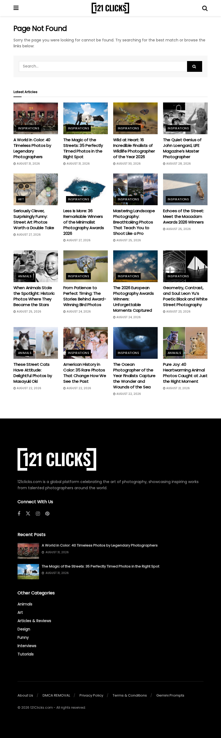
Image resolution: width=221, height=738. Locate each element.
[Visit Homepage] (110, 8)
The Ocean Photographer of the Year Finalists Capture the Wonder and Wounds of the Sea (134, 375)
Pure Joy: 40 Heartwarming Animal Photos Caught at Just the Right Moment (185, 372)
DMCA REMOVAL (56, 695)
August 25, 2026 (128, 240)
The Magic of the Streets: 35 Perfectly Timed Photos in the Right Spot (83, 148)
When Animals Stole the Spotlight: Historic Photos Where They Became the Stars (34, 296)
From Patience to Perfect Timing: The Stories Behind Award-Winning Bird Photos (84, 296)
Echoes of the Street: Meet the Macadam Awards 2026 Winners (183, 216)
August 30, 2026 (128, 164)
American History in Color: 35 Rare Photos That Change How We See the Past (84, 372)
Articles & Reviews (34, 620)
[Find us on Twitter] (28, 513)
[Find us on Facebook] (19, 514)
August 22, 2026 (28, 388)
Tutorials (26, 654)
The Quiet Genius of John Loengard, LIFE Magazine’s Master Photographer (182, 148)
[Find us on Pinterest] (47, 514)
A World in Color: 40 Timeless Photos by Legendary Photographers (32, 148)
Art (21, 199)
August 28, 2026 (178, 164)
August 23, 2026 (178, 312)
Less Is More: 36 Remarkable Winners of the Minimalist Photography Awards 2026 (83, 222)
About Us (25, 695)
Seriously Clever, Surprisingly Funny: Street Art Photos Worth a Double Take (33, 219)
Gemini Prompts (170, 695)
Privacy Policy (91, 695)
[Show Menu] (16, 8)
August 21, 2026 (177, 388)
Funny (23, 637)
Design (24, 629)
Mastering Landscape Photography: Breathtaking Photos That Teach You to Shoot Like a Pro (134, 222)
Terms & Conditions (130, 695)
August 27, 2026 (28, 235)
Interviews (27, 645)
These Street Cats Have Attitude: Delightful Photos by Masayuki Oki (32, 372)
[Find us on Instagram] (38, 514)
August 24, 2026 (78, 312)
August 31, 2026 (28, 164)
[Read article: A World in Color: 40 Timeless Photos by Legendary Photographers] (35, 118)
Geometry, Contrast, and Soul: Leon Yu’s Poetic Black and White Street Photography (185, 296)
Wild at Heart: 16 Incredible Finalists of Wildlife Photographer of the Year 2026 (134, 148)
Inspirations (28, 128)
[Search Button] (205, 8)
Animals (25, 276)
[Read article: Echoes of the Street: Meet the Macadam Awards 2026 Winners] (185, 189)
